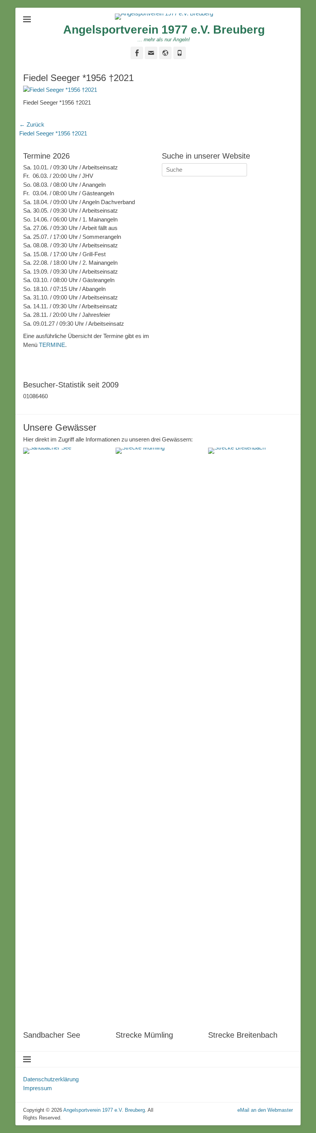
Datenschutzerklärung (51, 1079)
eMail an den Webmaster (265, 1110)
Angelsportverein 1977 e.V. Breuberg (164, 29)
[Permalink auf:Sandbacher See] (65, 737)
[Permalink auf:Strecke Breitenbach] (250, 737)
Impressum (37, 1088)
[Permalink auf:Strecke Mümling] (158, 737)
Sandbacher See (51, 1035)
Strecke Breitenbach (242, 1035)
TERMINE (52, 345)
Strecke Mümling (144, 1035)
